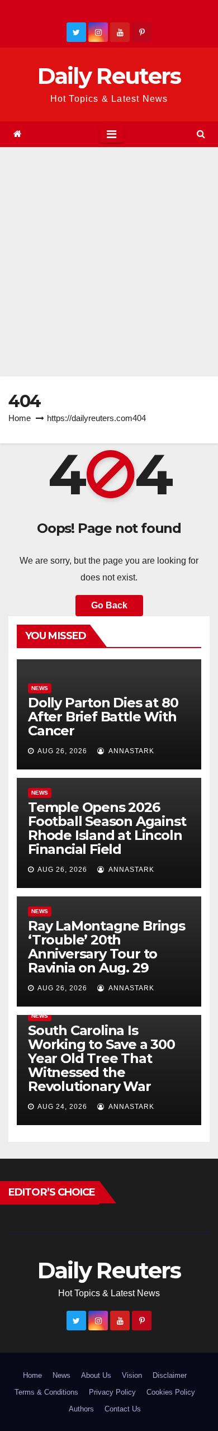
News (39, 688)
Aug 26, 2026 (62, 751)
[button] (201, 134)
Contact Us (123, 1409)
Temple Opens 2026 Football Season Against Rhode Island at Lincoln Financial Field (107, 828)
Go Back (109, 605)
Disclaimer (170, 1375)
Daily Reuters (109, 75)
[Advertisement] (109, 262)
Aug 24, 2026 (62, 1107)
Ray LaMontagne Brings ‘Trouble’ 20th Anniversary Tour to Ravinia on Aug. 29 (106, 947)
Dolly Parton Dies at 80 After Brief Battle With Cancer (103, 717)
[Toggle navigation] (111, 134)
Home (19, 418)
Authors (81, 1409)
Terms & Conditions (46, 1392)
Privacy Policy (112, 1392)
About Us (96, 1375)
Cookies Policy (170, 1392)
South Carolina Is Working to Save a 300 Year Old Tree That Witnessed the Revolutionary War (101, 1058)
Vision (132, 1375)
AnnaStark (130, 751)
